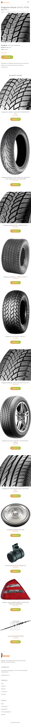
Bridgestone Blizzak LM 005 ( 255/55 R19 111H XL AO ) (16, 382)
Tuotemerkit (11, 45)
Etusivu (3, 12)
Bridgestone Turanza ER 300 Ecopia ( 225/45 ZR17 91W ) (15, 489)
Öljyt (2, 683)
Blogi (2, 703)
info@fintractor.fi (5, 675)
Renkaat (3, 689)
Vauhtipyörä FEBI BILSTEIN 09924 (15, 529)
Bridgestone (17, 45)
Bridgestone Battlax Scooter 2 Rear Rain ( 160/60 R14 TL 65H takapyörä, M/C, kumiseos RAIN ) (15, 178)
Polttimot (3, 686)
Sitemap (3, 714)
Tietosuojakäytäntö (6, 711)
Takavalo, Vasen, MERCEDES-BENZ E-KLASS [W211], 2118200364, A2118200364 (15, 603)
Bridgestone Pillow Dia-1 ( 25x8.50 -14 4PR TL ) (15, 277)
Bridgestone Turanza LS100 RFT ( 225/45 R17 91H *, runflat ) (15, 441)
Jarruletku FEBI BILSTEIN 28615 (15, 636)
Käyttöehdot (4, 709)
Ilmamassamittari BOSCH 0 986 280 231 (15, 565)
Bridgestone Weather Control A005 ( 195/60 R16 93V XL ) (15, 112)
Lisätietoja (7, 57)
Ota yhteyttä (4, 706)
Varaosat (3, 694)
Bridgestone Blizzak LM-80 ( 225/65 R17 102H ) (15, 225)
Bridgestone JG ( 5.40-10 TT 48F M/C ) (16, 336)
